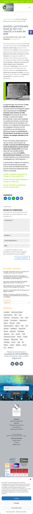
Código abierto (23, 320)
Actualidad (11, 19)
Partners (18, 334)
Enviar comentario (22, 258)
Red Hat (19, 336)
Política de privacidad (21, 511)
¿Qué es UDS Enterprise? (16, 421)
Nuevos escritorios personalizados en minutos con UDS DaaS (15, 181)
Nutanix (6, 331)
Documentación (17, 427)
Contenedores (13, 320)
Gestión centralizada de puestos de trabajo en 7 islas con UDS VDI (15, 175)
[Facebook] (17, 198)
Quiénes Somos (16, 440)
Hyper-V (17, 326)
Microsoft (6, 328)
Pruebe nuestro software (16, 429)
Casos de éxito (15, 317)
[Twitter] (9, 198)
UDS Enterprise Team (12, 37)
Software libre (14, 339)
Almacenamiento (8, 315)
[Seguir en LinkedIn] (12, 364)
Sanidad (25, 336)
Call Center (6, 317)
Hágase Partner (16, 444)
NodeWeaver (14, 328)
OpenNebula (21, 331)
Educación (12, 323)
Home (5, 19)
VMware (6, 345)
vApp (19, 342)
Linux (26, 326)
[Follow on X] (17, 364)
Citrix (22, 317)
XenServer (10, 347)
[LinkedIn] (5, 198)
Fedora (18, 323)
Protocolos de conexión (9, 336)
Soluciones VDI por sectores (17, 425)
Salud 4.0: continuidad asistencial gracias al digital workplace (16, 290)
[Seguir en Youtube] (21, 364)
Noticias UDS (22, 328)
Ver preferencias (16, 508)
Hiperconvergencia (8, 326)
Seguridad (6, 339)
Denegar (16, 503)
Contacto (6, 1)
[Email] (22, 198)
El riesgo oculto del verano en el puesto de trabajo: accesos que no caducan (16, 272)
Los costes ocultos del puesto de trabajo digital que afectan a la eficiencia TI (15, 282)
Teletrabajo (6, 342)
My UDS (22, 1)
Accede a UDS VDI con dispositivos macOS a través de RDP (14, 186)
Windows (18, 345)
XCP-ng (24, 345)
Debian (5, 323)
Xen (5, 347)
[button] (31, 32)
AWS (15, 315)
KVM (22, 326)
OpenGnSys (13, 331)
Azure (20, 315)
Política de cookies (10, 511)
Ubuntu (13, 342)
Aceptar (16, 498)
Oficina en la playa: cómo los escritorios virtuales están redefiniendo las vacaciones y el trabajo (16, 295)
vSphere (12, 345)
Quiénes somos (14, 1)
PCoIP (23, 334)
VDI (19, 39)
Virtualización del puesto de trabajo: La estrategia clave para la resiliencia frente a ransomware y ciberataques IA (16, 277)
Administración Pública (16, 312)
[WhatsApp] (13, 198)
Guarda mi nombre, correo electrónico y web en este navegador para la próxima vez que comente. (15, 252)
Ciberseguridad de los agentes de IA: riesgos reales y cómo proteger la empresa (16, 286)
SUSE (21, 339)
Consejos (6, 320)
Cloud (26, 317)
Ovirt (12, 334)
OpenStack (6, 334)
